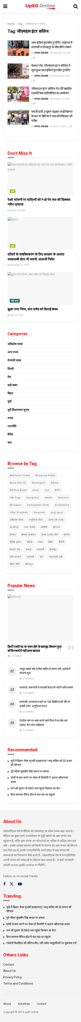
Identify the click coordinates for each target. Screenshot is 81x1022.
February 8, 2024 (61, 76)
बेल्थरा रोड (15, 549)
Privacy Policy (12, 977)
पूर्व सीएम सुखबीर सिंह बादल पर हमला (30, 771)
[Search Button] (75, 6)
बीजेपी (61, 542)
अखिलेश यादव (15, 344)
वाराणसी (30, 556)
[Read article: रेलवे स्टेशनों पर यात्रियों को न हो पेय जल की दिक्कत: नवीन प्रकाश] (40, 178)
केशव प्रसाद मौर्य (49, 534)
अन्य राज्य (13, 352)
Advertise (24, 1003)
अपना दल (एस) (56, 519)
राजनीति (12, 426)
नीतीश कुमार (15, 542)
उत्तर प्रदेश (29, 527)
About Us (9, 971)
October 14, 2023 (61, 99)
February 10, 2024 (61, 53)
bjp (47, 490)
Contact (8, 964)
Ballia (54, 482)
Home (11, 23)
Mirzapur (16, 505)
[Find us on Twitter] (12, 884)
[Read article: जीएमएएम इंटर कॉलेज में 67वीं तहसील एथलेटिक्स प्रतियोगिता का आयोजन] (18, 94)
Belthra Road (18, 490)
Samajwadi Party (38, 505)
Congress (32, 497)
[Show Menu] (5, 6)
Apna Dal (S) (18, 482)
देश (9, 377)
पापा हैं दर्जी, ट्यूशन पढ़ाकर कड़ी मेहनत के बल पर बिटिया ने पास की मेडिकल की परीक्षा (51, 116)
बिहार (10, 393)
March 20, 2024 (17, 210)
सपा (10, 442)
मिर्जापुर (53, 549)
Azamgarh (38, 482)
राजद (10, 418)
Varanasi (39, 512)
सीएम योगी (14, 564)
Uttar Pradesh (19, 512)
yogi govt (57, 512)
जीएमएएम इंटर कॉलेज (35, 23)
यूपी (12, 191)
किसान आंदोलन (28, 534)
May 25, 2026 (16, 315)
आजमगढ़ (14, 527)
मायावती (40, 549)
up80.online (41, 53)
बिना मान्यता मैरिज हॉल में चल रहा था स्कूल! (33, 794)
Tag (20, 23)
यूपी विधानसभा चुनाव (18, 409)
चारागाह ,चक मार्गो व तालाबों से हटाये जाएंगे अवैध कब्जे (46, 687)
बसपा (40, 542)
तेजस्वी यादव (14, 360)
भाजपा (28, 549)
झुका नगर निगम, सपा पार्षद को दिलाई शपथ (33, 309)
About (7, 1003)
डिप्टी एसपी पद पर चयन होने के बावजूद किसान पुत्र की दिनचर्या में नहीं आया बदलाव (35, 649)
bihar (35, 490)
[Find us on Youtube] (20, 884)
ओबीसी (44, 527)
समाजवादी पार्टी (56, 556)
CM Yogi (15, 497)
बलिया (29, 542)
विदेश (10, 434)
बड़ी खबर (14, 301)
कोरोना (67, 534)
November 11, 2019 (19, 265)
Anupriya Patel (45, 475)
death (48, 497)
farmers (63, 497)
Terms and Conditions (18, 983)
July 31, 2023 (59, 126)
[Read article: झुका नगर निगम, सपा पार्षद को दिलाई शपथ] (40, 288)
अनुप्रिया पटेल (36, 519)
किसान (13, 534)
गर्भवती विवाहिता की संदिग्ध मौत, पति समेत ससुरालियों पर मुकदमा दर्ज (41, 943)
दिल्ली (11, 368)
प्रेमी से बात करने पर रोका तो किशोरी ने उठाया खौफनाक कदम (38, 924)
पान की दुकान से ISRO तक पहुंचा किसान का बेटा (35, 788)
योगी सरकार (15, 556)
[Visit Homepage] (40, 6)
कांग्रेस (56, 527)
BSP (57, 490)
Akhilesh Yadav (20, 475)
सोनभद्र (29, 564)
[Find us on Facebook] (4, 884)
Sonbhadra (62, 505)
